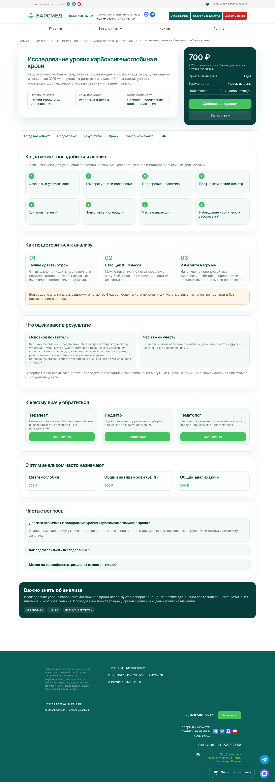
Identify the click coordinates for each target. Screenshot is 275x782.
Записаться (220, 115)
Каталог (40, 41)
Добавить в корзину (220, 104)
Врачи (114, 136)
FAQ (163, 136)
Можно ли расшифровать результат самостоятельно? (73, 564)
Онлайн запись (179, 16)
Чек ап (164, 28)
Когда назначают (36, 136)
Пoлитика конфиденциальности (63, 703)
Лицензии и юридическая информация (135, 675)
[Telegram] (68, 4)
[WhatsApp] (146, 14)
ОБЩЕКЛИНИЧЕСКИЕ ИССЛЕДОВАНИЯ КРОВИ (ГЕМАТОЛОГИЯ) (92, 41)
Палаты (219, 28)
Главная (55, 28)
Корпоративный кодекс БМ (126, 668)
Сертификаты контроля (124, 682)
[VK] (74, 4)
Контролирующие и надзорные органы (67, 710)
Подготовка (66, 136)
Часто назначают (139, 136)
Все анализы (109, 28)
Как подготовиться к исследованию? (59, 550)
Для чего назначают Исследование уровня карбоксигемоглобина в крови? (89, 523)
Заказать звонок (235, 16)
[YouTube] (79, 4)
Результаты (92, 136)
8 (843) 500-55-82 (80, 16)
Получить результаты (206, 16)
